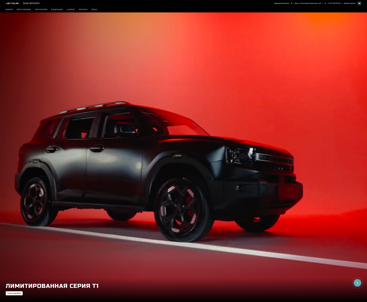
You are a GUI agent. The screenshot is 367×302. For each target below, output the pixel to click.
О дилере (71, 10)
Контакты (83, 10)
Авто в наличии (24, 10)
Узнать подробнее (14, 293)
